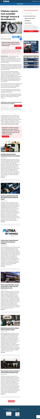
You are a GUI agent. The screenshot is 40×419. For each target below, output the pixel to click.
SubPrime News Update (30, 18)
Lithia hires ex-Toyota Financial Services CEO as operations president (9, 242)
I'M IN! (18, 105)
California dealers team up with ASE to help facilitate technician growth (9, 197)
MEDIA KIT (9, 412)
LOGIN (38, 1)
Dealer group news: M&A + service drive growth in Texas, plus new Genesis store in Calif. (10, 286)
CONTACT (9, 414)
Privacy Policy (19, 50)
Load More (11, 401)
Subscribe (31, 31)
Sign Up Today (5, 136)
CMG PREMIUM (34, 1)
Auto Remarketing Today (30, 16)
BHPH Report (27, 20)
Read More (3, 177)
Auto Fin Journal (28, 23)
